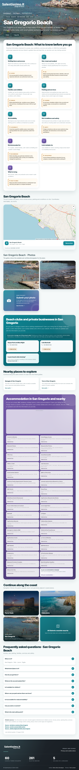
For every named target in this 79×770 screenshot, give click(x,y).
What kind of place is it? (12, 668)
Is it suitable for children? (12, 687)
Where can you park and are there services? (18, 693)
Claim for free (13, 349)
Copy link (16, 35)
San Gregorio (16, 13)
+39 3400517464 (13, 345)
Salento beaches (52, 5)
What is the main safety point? (14, 712)
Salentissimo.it (7, 13)
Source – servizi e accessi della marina (15, 727)
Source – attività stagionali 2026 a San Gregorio (17, 728)
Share (7, 35)
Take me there (69, 243)
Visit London (72, 767)
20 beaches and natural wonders (67, 5)
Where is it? (8, 659)
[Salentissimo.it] (13, 5)
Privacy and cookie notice (68, 751)
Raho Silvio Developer (58, 767)
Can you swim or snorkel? (13, 706)
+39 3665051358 (47, 345)
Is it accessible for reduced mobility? (16, 699)
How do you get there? (11, 675)
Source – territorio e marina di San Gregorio (16, 725)
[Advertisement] (39, 422)
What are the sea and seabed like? (15, 681)
